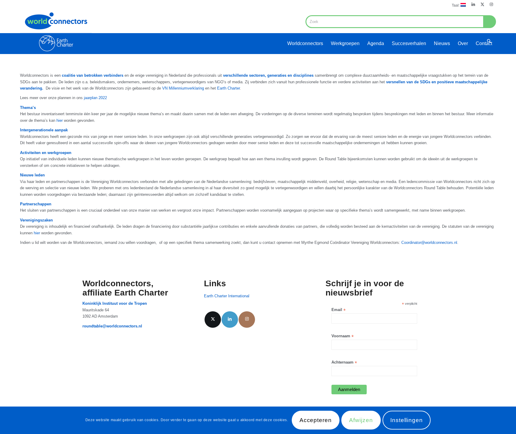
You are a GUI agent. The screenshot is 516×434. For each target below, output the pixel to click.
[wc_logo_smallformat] (56, 31)
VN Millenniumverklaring (183, 88)
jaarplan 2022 (95, 98)
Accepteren (316, 420)
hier (59, 120)
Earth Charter (228, 88)
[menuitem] (457, 5)
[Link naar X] (482, 4)
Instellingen (406, 420)
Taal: (456, 5)
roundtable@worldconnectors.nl (112, 326)
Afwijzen (361, 420)
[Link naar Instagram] (491, 4)
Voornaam (342, 336)
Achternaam (344, 362)
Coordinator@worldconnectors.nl (429, 242)
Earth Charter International (226, 296)
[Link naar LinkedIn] (473, 4)
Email (338, 310)
